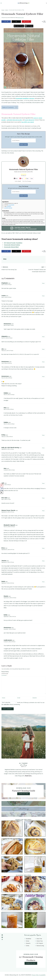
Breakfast (28, 938)
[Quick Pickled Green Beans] (34, 920)
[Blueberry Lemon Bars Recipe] (12, 902)
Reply (43, 283)
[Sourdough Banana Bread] (12, 846)
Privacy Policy (35, 975)
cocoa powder (11, 204)
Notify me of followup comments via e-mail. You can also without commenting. (22, 703)
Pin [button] (22, 178)
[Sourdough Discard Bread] (34, 846)
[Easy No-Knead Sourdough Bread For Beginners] (12, 829)
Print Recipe (29, 26)
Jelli (2, 483)
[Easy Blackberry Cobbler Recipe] (34, 902)
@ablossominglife (22, 228)
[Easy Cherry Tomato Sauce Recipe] (12, 920)
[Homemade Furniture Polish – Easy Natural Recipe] (34, 864)
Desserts (28, 943)
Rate (27, 178)
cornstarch (8, 206)
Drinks (27, 945)
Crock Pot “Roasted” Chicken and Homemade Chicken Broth (37, 269)
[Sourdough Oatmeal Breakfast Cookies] (12, 864)
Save (32, 178)
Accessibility (42, 975)
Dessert (23, 814)
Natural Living (40, 945)
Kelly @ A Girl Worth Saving (10, 447)
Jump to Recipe (20, 26)
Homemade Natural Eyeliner (12, 245)
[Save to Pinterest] (1, 485)
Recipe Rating (5, 671)
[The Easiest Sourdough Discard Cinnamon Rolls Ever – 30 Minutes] (34, 829)
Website (34, 698)
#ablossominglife (32, 228)
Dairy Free (39, 938)
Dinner (27, 941)
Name (3, 698)
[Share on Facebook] (1, 488)
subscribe (6, 704)
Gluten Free (40, 941)
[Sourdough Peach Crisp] (12, 884)
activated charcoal (8, 207)
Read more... (28, 775)
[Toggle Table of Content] (15, 107)
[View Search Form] (46, 3)
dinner (23, 803)
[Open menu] (1, 3)
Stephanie (4, 283)
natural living (23, 809)
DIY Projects (40, 943)
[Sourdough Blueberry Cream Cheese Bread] (34, 884)
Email (18, 698)
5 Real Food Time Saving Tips (9, 268)
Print (16, 178)
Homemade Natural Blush (11, 247)
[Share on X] (16, 21)
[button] (21, 174)
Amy (4, 259)
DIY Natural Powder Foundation (13, 243)
